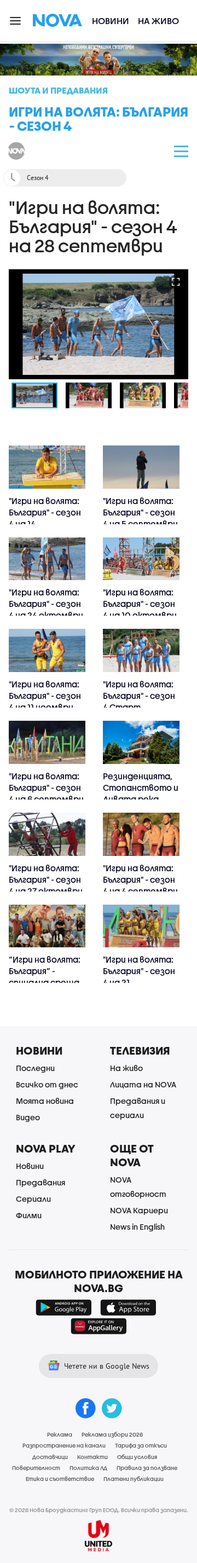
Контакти (92, 1457)
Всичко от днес (47, 1084)
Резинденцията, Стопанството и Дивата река (140, 787)
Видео (28, 1117)
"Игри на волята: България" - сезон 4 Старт (139, 695)
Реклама (59, 1434)
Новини (110, 20)
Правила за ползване (147, 1467)
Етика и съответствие (60, 1478)
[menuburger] (16, 20)
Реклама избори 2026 (112, 1434)
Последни (35, 1068)
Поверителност (36, 1467)
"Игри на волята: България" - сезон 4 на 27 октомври (46, 879)
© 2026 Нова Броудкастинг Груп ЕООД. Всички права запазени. (98, 1510)
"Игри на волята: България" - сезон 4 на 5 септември (140, 512)
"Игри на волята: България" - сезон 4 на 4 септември (140, 879)
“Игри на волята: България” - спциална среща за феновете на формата (44, 982)
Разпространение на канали (64, 1445)
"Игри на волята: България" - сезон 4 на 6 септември (46, 787)
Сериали (33, 1198)
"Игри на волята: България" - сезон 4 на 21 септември (139, 976)
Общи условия (137, 1457)
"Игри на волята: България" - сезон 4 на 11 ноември (45, 695)
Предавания (40, 1182)
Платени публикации (133, 1478)
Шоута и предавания (58, 90)
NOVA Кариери (139, 1210)
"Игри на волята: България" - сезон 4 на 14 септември (45, 518)
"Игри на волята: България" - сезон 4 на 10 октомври (140, 603)
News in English (137, 1226)
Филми (29, 1215)
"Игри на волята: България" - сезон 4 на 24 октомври (46, 603)
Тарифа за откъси (141, 1445)
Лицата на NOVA (143, 1084)
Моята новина (45, 1100)
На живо (158, 20)
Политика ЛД (88, 1467)
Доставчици (50, 1457)
